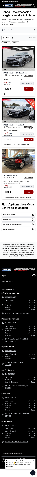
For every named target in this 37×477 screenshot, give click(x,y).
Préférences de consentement (12, 453)
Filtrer (7, 38)
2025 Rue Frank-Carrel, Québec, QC (16, 387)
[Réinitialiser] (12, 38)
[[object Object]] (34, 30)
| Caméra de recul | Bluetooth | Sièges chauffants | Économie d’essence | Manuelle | (17, 182)
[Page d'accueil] (2, 30)
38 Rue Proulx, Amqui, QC (16, 441)
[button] (33, 460)
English (4, 276)
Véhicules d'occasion (10, 30)
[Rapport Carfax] (28, 76)
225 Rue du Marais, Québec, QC (15, 364)
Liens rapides (6, 281)
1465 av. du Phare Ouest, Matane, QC (17, 415)
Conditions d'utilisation (21, 256)
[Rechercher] (33, 5)
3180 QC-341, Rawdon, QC (17, 313)
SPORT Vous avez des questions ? (13, 80)
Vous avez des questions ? (11, 130)
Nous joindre (7, 289)
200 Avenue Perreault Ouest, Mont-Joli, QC (16, 340)
